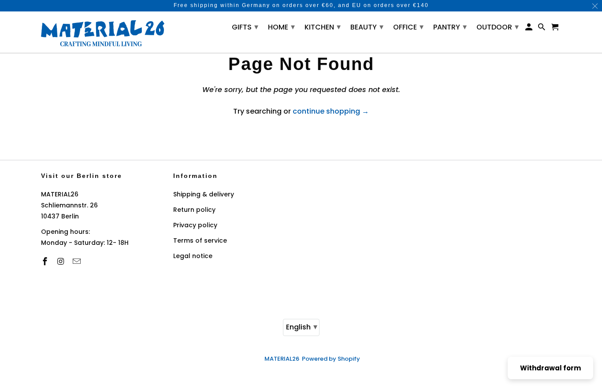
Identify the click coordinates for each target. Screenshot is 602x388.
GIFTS (245, 26)
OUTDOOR (497, 26)
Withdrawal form (550, 368)
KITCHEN (323, 26)
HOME (281, 26)
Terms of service (200, 240)
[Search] (542, 29)
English (301, 326)
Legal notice (192, 255)
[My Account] (529, 29)
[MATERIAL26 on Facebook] (46, 261)
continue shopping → (331, 111)
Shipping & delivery (203, 194)
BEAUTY (366, 26)
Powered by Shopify (331, 359)
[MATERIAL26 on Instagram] (62, 261)
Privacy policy (195, 225)
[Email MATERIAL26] (77, 261)
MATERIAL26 (281, 359)
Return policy (194, 209)
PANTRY (450, 26)
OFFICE (408, 26)
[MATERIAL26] (102, 32)
